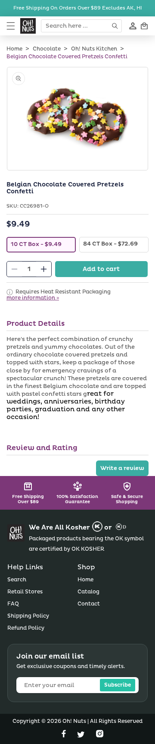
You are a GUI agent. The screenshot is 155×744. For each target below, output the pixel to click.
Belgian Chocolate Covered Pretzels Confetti (66, 57)
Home (14, 49)
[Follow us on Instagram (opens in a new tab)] (99, 735)
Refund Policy (25, 628)
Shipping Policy (28, 616)
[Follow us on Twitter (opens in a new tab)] (82, 735)
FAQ (13, 604)
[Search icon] (115, 26)
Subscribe (117, 685)
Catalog (88, 592)
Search (16, 580)
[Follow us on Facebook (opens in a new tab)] (65, 735)
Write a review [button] (122, 468)
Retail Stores (25, 592)
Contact (89, 604)
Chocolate (47, 49)
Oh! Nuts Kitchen (94, 49)
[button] (10, 25)
